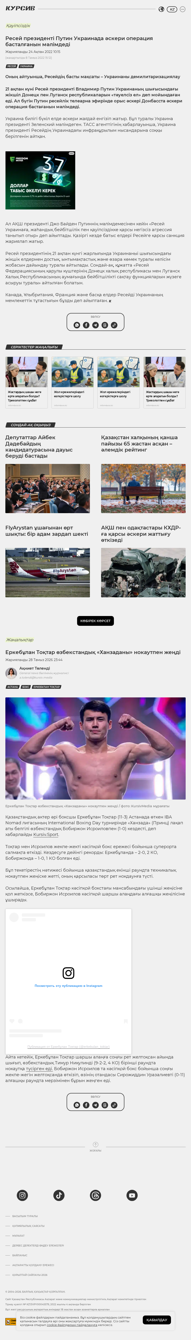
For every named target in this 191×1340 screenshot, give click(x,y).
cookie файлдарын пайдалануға (72, 1325)
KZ (172, 9)
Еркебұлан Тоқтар (47, 687)
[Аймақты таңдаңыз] (161, 9)
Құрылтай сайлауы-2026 (29, 1275)
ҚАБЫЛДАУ (157, 1320)
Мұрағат (18, 1236)
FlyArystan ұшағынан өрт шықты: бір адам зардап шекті (46, 531)
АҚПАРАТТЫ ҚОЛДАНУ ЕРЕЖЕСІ (33, 1265)
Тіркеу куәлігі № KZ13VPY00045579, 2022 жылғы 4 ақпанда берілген (48, 1304)
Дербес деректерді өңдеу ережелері (38, 1245)
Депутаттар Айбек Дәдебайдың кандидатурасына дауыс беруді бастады (39, 446)
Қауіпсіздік (18, 25)
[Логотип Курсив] (20, 8)
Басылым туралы (25, 1216)
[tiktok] (59, 1195)
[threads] (95, 1195)
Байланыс (19, 1255)
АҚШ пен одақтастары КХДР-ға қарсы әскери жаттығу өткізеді (141, 534)
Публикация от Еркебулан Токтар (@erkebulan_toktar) (68, 1046)
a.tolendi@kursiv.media (35, 677)
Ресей (11, 66)
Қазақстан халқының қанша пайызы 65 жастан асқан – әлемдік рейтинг (139, 443)
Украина (26, 66)
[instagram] (22, 1195)
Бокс (25, 687)
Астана (12, 687)
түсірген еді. (39, 1068)
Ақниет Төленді (34, 668)
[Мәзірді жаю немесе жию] (183, 9)
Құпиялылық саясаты (28, 1226)
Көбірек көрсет (95, 621)
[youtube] (132, 1195)
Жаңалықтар (19, 639)
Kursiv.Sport (45, 834)
